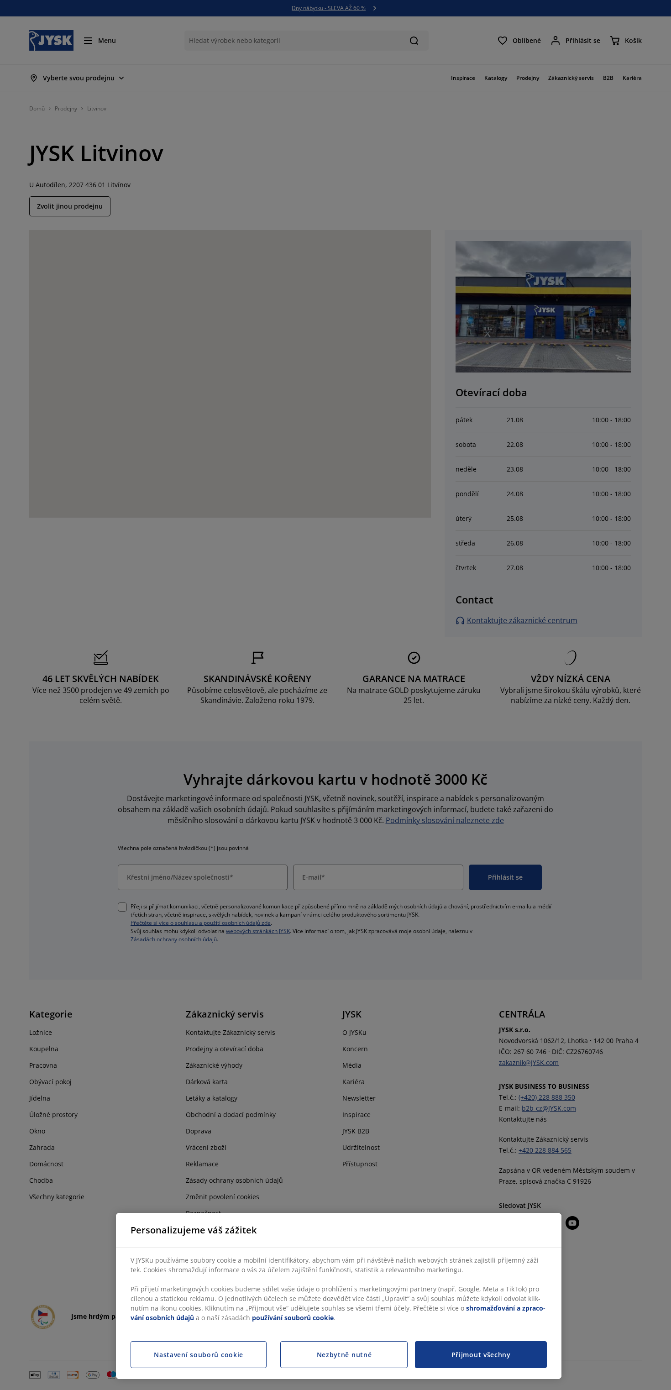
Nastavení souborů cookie (198, 1354)
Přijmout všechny (481, 1354)
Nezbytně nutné (344, 1354)
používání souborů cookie (293, 1317)
